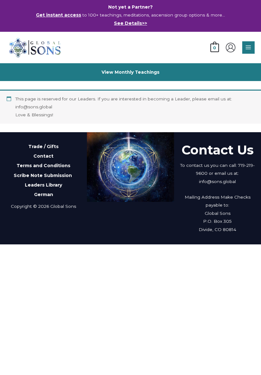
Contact (43, 156)
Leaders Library (43, 185)
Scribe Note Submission (43, 175)
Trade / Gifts (43, 146)
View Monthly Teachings (130, 72)
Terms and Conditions (43, 165)
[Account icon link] (230, 47)
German (43, 194)
